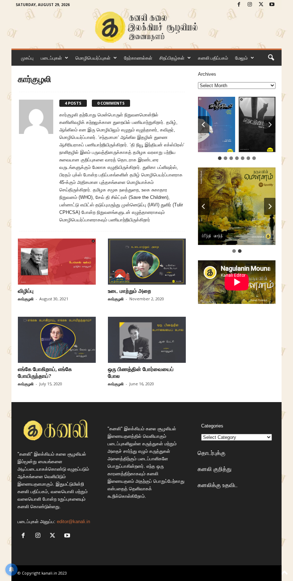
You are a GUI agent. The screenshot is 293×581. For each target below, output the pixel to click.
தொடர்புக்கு (211, 453)
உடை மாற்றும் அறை (129, 290)
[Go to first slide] (269, 206)
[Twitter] (261, 5)
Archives (207, 74)
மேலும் (241, 58)
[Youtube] (272, 5)
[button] (271, 58)
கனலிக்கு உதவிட (218, 485)
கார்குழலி (26, 298)
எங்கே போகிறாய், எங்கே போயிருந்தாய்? (45, 372)
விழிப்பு (26, 290)
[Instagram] (249, 5)
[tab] (220, 158)
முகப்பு (27, 58)
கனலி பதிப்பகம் (213, 58)
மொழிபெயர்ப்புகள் (92, 58)
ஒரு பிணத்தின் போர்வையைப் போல (141, 372)
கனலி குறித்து (215, 469)
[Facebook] (238, 5)
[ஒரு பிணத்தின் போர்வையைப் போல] (147, 340)
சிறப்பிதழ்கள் (171, 58)
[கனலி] (146, 27)
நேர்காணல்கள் (138, 58)
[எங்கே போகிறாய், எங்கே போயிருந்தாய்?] (57, 340)
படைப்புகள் (51, 58)
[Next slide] (269, 124)
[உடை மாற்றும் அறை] (147, 262)
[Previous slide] (203, 206)
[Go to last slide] (203, 124)
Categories (212, 426)
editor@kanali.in (73, 521)
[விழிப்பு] (57, 262)
